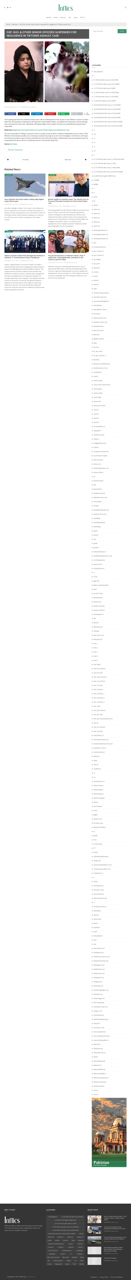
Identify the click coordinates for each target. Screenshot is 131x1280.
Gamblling (97, 526)
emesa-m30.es (98, 472)
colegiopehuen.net (100, 443)
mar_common (98, 689)
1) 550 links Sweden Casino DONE (105, 101)
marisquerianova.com (101, 739)
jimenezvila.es (98, 597)
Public (96, 852)
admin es (97, 217)
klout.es (96, 622)
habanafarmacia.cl (100, 551)
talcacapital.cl (98, 936)
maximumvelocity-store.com (103, 743)
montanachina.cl (99, 752)
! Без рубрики (98, 71)
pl (94, 831)
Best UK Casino (99, 330)
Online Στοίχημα (99, 798)
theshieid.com (98, 986)
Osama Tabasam (32, 107)
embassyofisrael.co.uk (101, 468)
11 (94, 130)
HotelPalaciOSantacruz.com (103, 556)
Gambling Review (99, 522)
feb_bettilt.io (98, 489)
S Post (96, 881)
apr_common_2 (99, 255)
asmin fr (96, 284)
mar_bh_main (98, 672)
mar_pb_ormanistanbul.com (103, 718)
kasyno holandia (99, 606)
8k (94, 201)
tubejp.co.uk (98, 1011)
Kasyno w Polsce (99, 610)
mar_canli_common (100, 677)
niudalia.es (97, 769)
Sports (76, 17)
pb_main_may (98, 823)
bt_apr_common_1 (100, 355)
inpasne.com (98, 564)
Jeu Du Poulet (98, 593)
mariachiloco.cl (99, 735)
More (82, 17)
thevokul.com (98, 994)
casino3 (96, 418)
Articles (96, 280)
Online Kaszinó (98, 794)
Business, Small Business (102, 364)
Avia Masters (98, 305)
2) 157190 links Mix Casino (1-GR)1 (105, 163)
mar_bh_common (99, 668)
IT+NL (95, 576)
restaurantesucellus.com (102, 869)
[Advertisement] (109, 48)
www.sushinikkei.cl (100, 1073)
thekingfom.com (99, 965)
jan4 (95, 589)
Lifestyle (96, 631)
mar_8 (96, 656)
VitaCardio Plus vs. (100, 1052)
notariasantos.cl (99, 781)
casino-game (98, 389)
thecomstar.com (99, 948)
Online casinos (98, 785)
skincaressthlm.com (100, 898)
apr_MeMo (97, 259)
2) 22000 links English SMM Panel (104, 176)
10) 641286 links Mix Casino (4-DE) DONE (107, 117)
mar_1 (96, 643)
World (56, 17)
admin (96, 205)
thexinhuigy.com (99, 998)
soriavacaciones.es (100, 906)
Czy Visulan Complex (100, 455)
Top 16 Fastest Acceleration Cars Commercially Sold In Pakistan (115, 1238)
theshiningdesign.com (101, 990)
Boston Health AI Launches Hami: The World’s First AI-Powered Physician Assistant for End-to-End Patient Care (68, 201)
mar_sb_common (99, 727)
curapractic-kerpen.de (101, 451)
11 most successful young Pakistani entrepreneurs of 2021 (114, 1227)
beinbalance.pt (99, 326)
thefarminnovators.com (102, 956)
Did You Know (98, 460)
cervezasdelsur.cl (99, 426)
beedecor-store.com (100, 322)
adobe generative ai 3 (101, 234)
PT (94, 848)
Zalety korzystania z (100, 1082)
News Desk (30, 204)
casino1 (96, 409)
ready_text (97, 860)
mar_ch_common (99, 681)
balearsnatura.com (100, 318)
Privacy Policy (104, 1277)
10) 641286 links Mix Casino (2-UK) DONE (107, 109)
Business (63, 17)
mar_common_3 (99, 702)
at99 (95, 288)
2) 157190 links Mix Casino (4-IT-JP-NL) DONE (108, 172)
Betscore (97, 334)
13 (94, 138)
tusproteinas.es (99, 1015)
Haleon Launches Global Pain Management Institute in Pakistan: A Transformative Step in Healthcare (24, 257)
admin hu (97, 226)
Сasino (96, 1094)
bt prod (96, 347)
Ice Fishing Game (99, 560)
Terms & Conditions (117, 1277)
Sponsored (97, 919)
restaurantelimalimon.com (103, 865)
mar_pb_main (98, 714)
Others (96, 802)
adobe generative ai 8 (101, 238)
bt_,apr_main (98, 351)
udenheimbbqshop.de (101, 1019)
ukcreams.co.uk (99, 1027)
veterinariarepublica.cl (101, 1040)
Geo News (13, 144)
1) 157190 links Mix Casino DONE (104, 88)
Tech (69, 17)
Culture (96, 447)
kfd (95, 618)
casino (96, 376)
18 (94, 151)
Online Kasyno (98, 789)
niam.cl (96, 764)
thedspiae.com (99, 952)
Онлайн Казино (99, 1086)
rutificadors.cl (98, 873)
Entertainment (98, 480)
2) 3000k (96, 180)
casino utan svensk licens (102, 384)
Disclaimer (94, 1277)
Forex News (97, 501)
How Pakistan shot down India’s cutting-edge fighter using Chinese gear (24, 200)
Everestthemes (31, 1277)
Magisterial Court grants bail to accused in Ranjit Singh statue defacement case (41, 130)
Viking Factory (98, 1048)
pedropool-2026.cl (100, 827)
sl (94, 902)
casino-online (98, 393)
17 (94, 146)
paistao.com (98, 819)
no (94, 777)
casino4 (96, 422)
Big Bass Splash (99, 338)
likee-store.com (99, 635)
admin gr (97, 222)
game (95, 531)
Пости (96, 1090)
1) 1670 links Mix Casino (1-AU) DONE (106, 96)
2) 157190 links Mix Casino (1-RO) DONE (107, 167)
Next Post (68, 160)
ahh (95, 242)
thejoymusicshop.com (101, 961)
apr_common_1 (99, 251)
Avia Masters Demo (100, 309)
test (95, 944)
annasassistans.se (100, 247)
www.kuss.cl (98, 1065)
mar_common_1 (99, 693)
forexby (96, 505)
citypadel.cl (97, 430)
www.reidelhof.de (99, 1069)
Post (95, 839)
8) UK (95, 197)
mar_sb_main (98, 731)
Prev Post (26, 160)
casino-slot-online (100, 405)
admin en (97, 209)
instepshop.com (99, 568)
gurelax (96, 547)
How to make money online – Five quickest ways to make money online (115, 1218)
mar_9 (96, 660)
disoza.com (97, 464)
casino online (98, 380)
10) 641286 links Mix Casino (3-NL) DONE (107, 113)
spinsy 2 (96, 915)
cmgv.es (96, 439)
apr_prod (97, 263)
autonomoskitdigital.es (101, 301)
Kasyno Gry (97, 602)
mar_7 (96, 652)
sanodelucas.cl (98, 885)
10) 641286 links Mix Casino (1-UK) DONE (107, 105)
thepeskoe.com (99, 977)
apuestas (97, 268)
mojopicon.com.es (100, 748)
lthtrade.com (98, 639)
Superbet (97, 927)
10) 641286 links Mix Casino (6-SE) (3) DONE (108, 126)
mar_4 (96, 647)
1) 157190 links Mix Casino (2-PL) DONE (106, 84)
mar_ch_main (98, 685)
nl (94, 773)
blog (95, 343)
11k (95, 134)
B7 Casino (97, 313)
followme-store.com (100, 497)
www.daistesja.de (99, 1061)
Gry (95, 539)
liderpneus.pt (98, 627)
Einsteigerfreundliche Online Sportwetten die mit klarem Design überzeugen (113, 1249)
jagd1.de (96, 581)
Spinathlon (97, 910)
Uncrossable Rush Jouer (102, 1036)
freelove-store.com (100, 514)
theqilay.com (98, 981)
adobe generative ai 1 (101, 230)
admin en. (97, 213)
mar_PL (96, 723)
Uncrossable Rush (100, 1032)
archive (96, 272)
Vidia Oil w (97, 1044)
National (48, 17)
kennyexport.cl (98, 614)
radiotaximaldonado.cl (101, 856)
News (95, 760)
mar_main (97, 706)
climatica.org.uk (99, 435)
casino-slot (97, 401)
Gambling (97, 518)
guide (95, 543)
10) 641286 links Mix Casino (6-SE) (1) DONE (108, 121)
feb (95, 485)
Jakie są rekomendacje (101, 585)
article (96, 276)
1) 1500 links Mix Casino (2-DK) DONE (106, 80)
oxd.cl (95, 810)
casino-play (97, 397)
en (94, 476)
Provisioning (98, 844)
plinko (96, 835)
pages (96, 814)
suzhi (95, 931)
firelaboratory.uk (99, 493)
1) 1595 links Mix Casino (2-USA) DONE (106, 92)
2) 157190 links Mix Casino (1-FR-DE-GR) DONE (109, 159)
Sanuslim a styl (99, 890)
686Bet (96, 184)
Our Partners (98, 806)
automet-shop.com (100, 297)
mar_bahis (97, 664)
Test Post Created (110, 1258)
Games (96, 535)
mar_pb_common (99, 710)
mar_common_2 (99, 698)
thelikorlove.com (99, 969)
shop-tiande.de (99, 894)
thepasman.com (99, 973)
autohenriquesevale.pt (101, 293)
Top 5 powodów (99, 1002)
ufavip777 (97, 1023)
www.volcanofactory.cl (101, 1077)
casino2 (96, 414)
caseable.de (98, 372)
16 (94, 142)
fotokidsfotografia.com (101, 510)
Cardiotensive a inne (100, 368)
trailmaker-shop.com (101, 1006)
